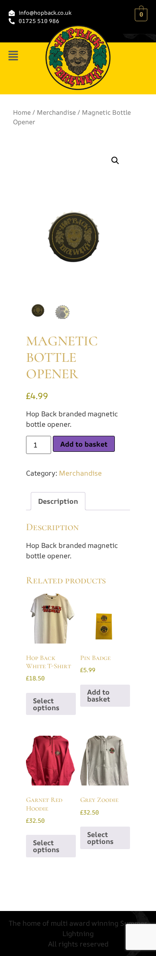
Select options (46, 704)
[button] (13, 56)
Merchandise (56, 112)
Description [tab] (58, 501)
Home (22, 112)
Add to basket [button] (98, 695)
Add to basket (83, 444)
